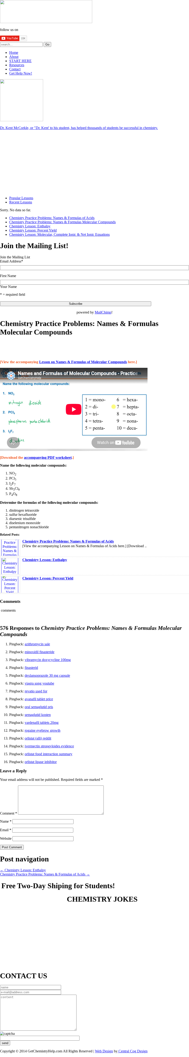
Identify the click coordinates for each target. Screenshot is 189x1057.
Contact (15, 69)
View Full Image (79, 915)
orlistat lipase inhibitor (41, 762)
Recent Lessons (20, 202)
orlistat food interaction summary (48, 754)
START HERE (20, 61)
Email (5, 830)
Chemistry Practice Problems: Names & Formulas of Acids (51, 218)
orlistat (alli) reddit (38, 738)
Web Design (104, 1051)
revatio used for (36, 691)
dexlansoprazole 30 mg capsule (47, 675)
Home (13, 52)
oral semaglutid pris (39, 707)
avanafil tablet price (39, 699)
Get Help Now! (20, 73)
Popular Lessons (21, 198)
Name (6, 821)
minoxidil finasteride (39, 652)
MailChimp (103, 312)
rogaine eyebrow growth (42, 730)
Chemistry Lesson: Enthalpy (29, 226)
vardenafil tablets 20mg (42, 723)
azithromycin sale (37, 644)
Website (6, 838)
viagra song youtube (39, 683)
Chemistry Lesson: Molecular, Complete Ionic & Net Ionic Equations (59, 234)
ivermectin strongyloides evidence (49, 746)
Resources (16, 65)
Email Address (11, 261)
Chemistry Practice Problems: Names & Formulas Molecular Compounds (62, 222)
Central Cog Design (133, 1051)
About (13, 57)
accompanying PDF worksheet (48, 457)
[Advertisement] (34, 162)
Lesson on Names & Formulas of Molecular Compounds (83, 362)
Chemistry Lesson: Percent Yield (33, 230)
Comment (8, 813)
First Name (8, 276)
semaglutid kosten (38, 715)
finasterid (31, 668)
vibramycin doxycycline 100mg (48, 660)
